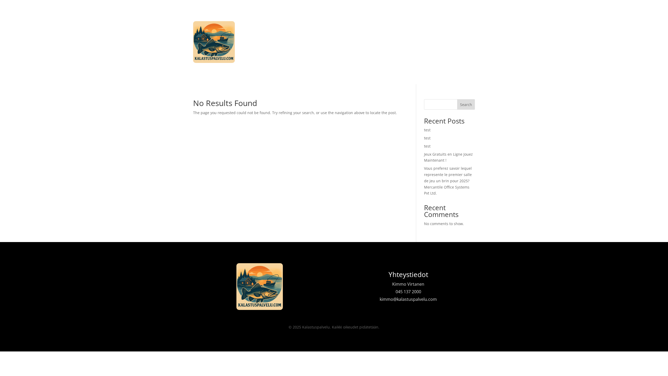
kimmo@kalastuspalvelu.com (408, 299)
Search (466, 104)
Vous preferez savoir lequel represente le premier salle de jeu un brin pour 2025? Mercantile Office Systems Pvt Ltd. (448, 181)
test (427, 129)
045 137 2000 (408, 292)
